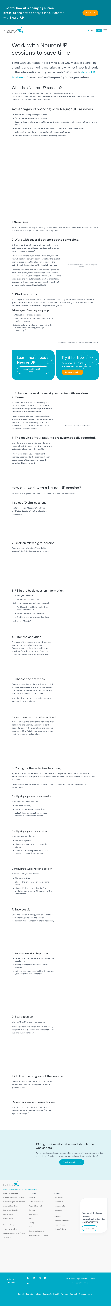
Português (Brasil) (51, 1294)
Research (57, 1216)
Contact (32, 1210)
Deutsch (73, 1294)
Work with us (33, 1214)
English (21, 1294)
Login (91, 30)
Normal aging (8, 1218)
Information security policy (38, 1235)
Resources (58, 1210)
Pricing (31, 1223)
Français (64, 1294)
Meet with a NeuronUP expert (31, 370)
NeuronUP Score (60, 1229)
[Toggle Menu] (105, 30)
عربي (90, 1294)
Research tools (59, 1225)
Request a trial (71, 372)
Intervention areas (10, 1225)
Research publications (62, 1221)
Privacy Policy (70, 1279)
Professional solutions (36, 1202)
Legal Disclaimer (82, 1279)
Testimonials (58, 1198)
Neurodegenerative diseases (13, 1198)
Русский (82, 1294)
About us (32, 1198)
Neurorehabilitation (10, 1193)
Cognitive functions (10, 1229)
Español (29, 1294)
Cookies (92, 1279)
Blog (30, 1227)
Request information (36, 1206)
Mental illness (8, 1214)
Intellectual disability (10, 1210)
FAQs (31, 1218)
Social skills (7, 1237)
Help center (58, 1202)
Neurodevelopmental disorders (14, 1202)
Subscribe (90, 1228)
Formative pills (59, 1206)
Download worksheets (71, 1162)
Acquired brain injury (10, 1206)
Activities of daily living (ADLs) (14, 1233)
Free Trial (98, 30)
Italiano (38, 1294)
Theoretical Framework (37, 1231)
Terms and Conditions (80, 1283)
